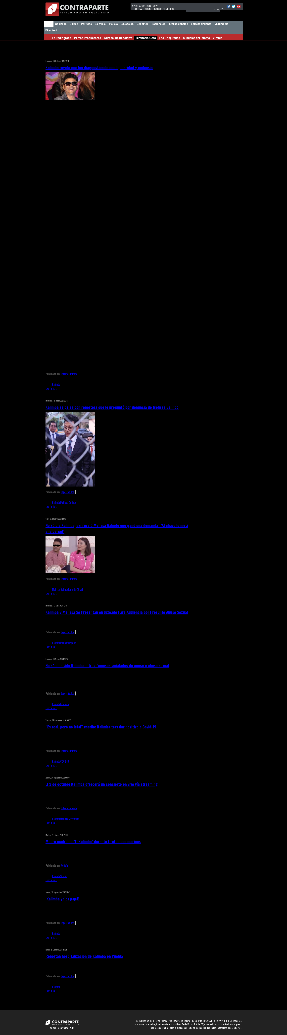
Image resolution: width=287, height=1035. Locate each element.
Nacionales (158, 24)
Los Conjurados (169, 38)
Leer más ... (51, 388)
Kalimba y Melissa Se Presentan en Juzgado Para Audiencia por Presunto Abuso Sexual (117, 612)
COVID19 (64, 761)
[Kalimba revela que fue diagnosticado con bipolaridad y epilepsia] (70, 99)
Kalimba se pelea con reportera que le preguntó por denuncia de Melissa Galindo (112, 407)
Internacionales (178, 24)
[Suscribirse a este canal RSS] (187, 56)
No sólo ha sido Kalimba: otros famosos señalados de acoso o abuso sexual (107, 665)
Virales (217, 38)
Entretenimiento (201, 24)
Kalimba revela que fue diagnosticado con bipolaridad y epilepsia (99, 67)
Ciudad (74, 24)
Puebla (138, 9)
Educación (127, 24)
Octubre (64, 819)
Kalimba (56, 384)
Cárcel (79, 589)
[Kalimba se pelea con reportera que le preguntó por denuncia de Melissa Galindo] (70, 485)
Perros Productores (87, 38)
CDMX (148, 9)
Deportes (142, 24)
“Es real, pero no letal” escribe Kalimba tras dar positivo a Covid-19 (101, 727)
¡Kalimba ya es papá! (62, 899)
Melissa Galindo (68, 503)
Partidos (86, 24)
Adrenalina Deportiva (118, 38)
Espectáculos (67, 492)
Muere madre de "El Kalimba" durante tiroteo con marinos (93, 841)
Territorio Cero (145, 38)
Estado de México (164, 9)
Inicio (48, 24)
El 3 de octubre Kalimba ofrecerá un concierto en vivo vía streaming (102, 784)
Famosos (64, 704)
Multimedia (221, 24)
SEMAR (63, 876)
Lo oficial (100, 24)
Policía (113, 24)
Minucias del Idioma (196, 38)
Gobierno (61, 24)
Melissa (64, 643)
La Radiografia (61, 38)
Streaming (73, 819)
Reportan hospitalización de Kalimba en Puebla (84, 956)
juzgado (72, 643)
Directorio (51, 30)
